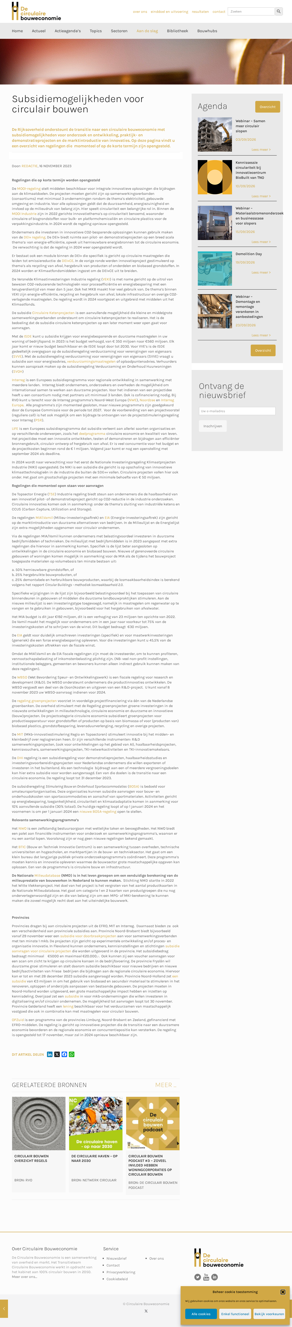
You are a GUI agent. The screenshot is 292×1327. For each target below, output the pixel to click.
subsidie (72, 996)
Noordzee (147, 400)
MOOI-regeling (29, 188)
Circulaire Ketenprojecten (54, 313)
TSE (52, 494)
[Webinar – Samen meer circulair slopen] (215, 150)
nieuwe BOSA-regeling (98, 811)
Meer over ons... (24, 1276)
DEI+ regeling (34, 237)
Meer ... (165, 1085)
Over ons (156, 1258)
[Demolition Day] (215, 284)
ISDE (28, 336)
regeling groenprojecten (37, 701)
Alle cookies (201, 1314)
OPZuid (18, 1020)
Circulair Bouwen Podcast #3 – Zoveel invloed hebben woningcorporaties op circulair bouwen (150, 1165)
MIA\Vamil (44, 517)
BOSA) (134, 786)
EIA (107, 517)
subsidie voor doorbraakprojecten (88, 936)
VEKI (106, 279)
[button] (283, 1292)
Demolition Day (249, 254)
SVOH (17, 371)
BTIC (22, 847)
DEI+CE (67, 261)
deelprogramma (92, 433)
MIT (20, 734)
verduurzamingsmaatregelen (91, 361)
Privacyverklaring (121, 1272)
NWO (22, 828)
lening (68, 1006)
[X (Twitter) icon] (146, 1311)
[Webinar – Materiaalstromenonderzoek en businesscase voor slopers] (215, 239)
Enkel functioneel (235, 1314)
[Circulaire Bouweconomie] (36, 19)
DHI (20, 758)
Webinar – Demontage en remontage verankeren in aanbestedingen (249, 306)
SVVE (17, 356)
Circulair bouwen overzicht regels (31, 1158)
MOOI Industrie (24, 213)
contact (219, 11)
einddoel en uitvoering (169, 11)
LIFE (15, 428)
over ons (140, 11)
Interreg (18, 380)
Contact (113, 1265)
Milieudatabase (47, 875)
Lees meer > (261, 149)
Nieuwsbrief (116, 1258)
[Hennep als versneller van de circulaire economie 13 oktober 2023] (4, 1309)
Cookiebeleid (117, 1279)
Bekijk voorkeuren (269, 1314)
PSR (38, 420)
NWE (133, 400)
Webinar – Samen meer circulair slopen (250, 126)
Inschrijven (212, 426)
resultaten (200, 11)
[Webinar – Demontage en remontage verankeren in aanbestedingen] (215, 327)
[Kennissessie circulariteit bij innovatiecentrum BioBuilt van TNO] (215, 193)
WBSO (22, 677)
